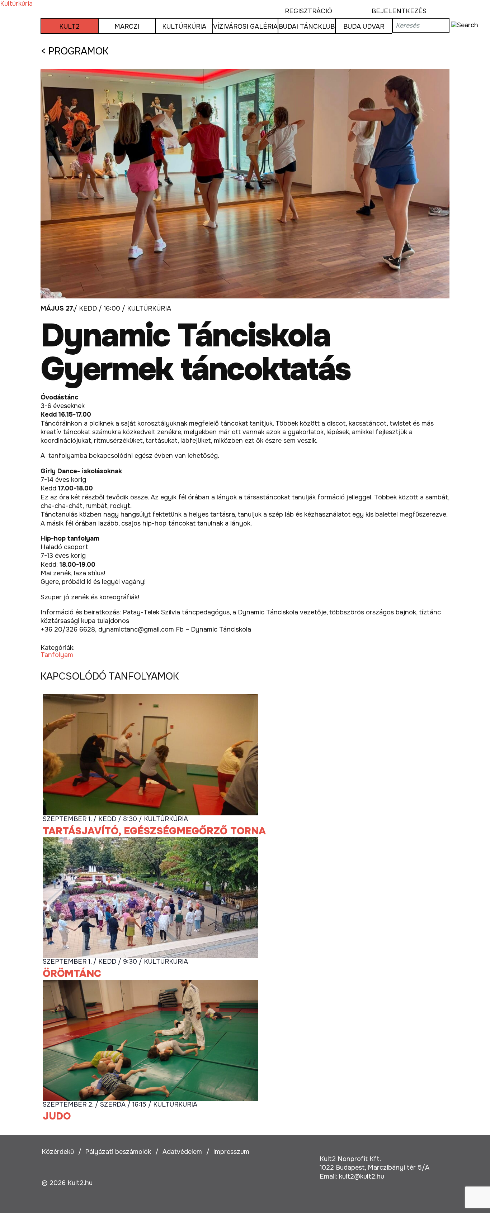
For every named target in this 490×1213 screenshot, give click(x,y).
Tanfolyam (57, 655)
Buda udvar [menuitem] (363, 26)
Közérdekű (58, 1152)
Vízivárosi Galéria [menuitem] (245, 26)
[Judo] (150, 1040)
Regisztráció (308, 11)
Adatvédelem (182, 1152)
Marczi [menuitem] (126, 26)
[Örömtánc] (150, 897)
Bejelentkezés (399, 11)
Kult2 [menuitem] (69, 26)
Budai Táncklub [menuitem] (307, 26)
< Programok (74, 51)
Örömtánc (72, 974)
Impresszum (231, 1152)
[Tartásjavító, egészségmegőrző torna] (150, 754)
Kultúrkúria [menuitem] (184, 26)
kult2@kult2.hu (361, 1176)
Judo (57, 1116)
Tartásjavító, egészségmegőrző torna (154, 831)
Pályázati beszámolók (118, 1152)
